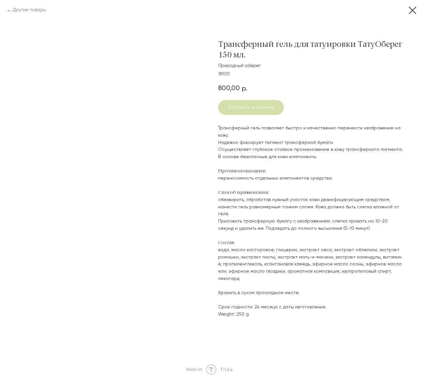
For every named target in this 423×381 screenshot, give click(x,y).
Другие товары (29, 10)
